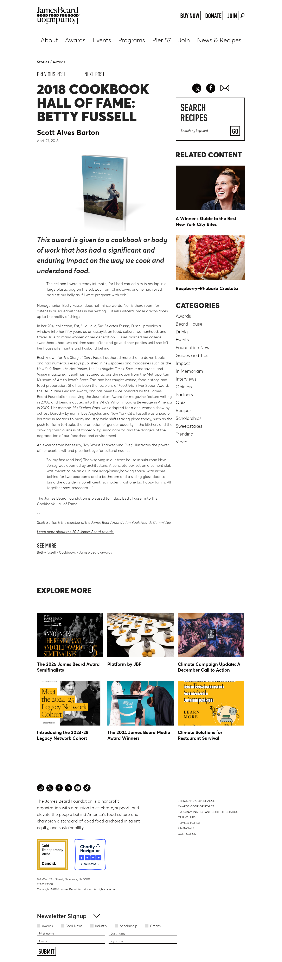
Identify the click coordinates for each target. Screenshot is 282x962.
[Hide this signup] (95, 915)
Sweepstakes (189, 426)
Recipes (184, 410)
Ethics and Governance (196, 801)
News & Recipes (219, 40)
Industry (101, 926)
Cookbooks (67, 552)
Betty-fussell (46, 552)
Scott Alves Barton (68, 132)
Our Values (187, 817)
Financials (186, 828)
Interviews (186, 379)
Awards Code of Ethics (196, 806)
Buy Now (189, 15)
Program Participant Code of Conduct (209, 812)
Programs (131, 40)
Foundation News (194, 347)
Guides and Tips (192, 355)
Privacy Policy (189, 823)
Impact (183, 363)
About (49, 40)
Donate (213, 15)
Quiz (180, 402)
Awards (75, 40)
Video (181, 442)
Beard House (189, 324)
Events (102, 40)
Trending (184, 434)
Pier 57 (161, 40)
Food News (74, 926)
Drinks (182, 332)
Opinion (184, 387)
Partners (184, 394)
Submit (46, 951)
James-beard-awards (95, 552)
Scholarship (128, 926)
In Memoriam (189, 371)
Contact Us (187, 834)
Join (232, 15)
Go (235, 131)
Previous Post (51, 74)
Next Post (94, 74)
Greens (155, 926)
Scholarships (188, 418)
